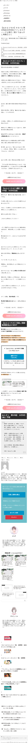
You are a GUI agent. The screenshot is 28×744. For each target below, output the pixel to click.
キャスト (14, 517)
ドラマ (6, 8)
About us (7, 15)
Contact (7, 10)
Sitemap (7, 13)
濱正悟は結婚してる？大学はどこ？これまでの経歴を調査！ (14, 724)
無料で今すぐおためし (14, 356)
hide (8, 43)
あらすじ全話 (14, 512)
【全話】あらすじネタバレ (14, 181)
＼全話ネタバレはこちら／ (14, 177)
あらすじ (4, 457)
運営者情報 (7, 21)
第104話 (8, 173)
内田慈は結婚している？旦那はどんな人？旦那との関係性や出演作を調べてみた (14, 713)
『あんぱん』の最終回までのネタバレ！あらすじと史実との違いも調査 (14, 730)
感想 (22, 457)
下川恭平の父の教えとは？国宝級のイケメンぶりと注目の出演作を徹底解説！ (14, 718)
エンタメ (6, 5)
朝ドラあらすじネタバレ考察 (8, 0)
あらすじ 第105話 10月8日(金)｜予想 (12, 56)
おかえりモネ (10, 457)
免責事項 (6, 18)
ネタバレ (17, 457)
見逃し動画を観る (14, 494)
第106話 (20, 173)
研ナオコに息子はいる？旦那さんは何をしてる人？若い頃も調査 (14, 707)
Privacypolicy (3, 742)
